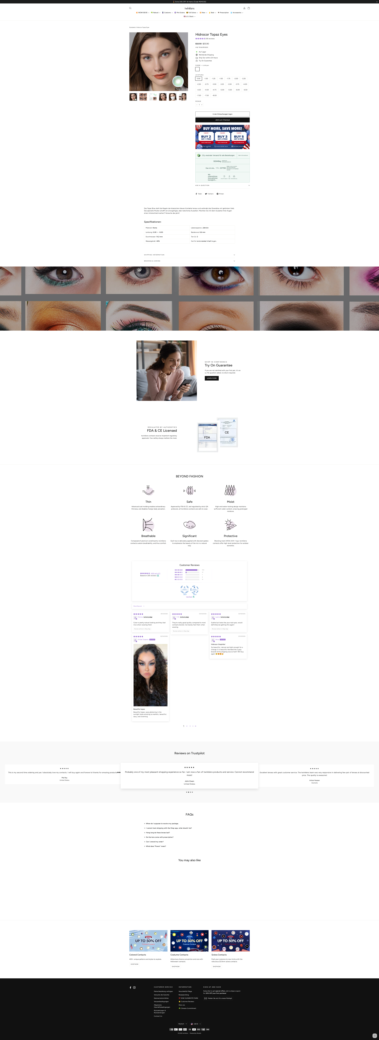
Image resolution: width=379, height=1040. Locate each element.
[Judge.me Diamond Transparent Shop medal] (194, 590)
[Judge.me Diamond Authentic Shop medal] (185, 590)
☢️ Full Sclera (191, 13)
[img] (138, 614)
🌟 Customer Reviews (186, 1001)
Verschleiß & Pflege (185, 991)
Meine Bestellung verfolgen (163, 991)
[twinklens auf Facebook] (130, 987)
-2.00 (236, 78)
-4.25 (199, 90)
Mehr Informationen (243, 155)
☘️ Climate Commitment (187, 1008)
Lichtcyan (197, 69)
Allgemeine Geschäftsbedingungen (162, 1006)
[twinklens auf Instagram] (134, 987)
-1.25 (213, 78)
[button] (200, 39)
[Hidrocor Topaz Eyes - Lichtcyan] (130, 905)
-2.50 (199, 84)
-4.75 (214, 90)
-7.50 (207, 95)
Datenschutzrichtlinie (161, 998)
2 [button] (186, 726)
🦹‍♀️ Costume (166, 13)
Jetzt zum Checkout (222, 120)
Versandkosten (203, 47)
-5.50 (230, 90)
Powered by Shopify (195, 1033)
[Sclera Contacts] (231, 941)
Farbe (202, 65)
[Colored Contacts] (148, 941)
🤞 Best (212, 13)
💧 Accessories (236, 13)
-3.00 (214, 84)
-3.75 (237, 84)
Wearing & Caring (152, 261)
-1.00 (206, 78)
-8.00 (214, 95)
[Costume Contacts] (189, 941)
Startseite (132, 27)
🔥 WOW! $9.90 (142, 13)
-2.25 (244, 78)
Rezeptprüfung (184, 995)
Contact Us (158, 1016)
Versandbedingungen (161, 1001)
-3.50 (230, 84)
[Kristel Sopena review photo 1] (150, 675)
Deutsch (181, 1024)
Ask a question (202, 185)
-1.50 (221, 78)
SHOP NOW (134, 964)
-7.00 (199, 95)
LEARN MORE (212, 378)
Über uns (182, 1005)
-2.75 (206, 84)
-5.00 (222, 90)
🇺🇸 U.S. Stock (189, 16)
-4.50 (207, 90)
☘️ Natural (155, 13)
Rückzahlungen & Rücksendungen (160, 1012)
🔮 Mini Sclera (179, 13)
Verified (189, 597)
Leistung (199, 75)
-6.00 (238, 90)
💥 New (202, 13)
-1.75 (228, 78)
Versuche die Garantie (161, 995)
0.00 (198, 78)
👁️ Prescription (223, 13)
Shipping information (154, 255)
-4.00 (245, 84)
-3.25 (222, 84)
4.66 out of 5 (155, 573)
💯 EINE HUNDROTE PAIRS (188, 998)
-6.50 (245, 90)
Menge (198, 101)
